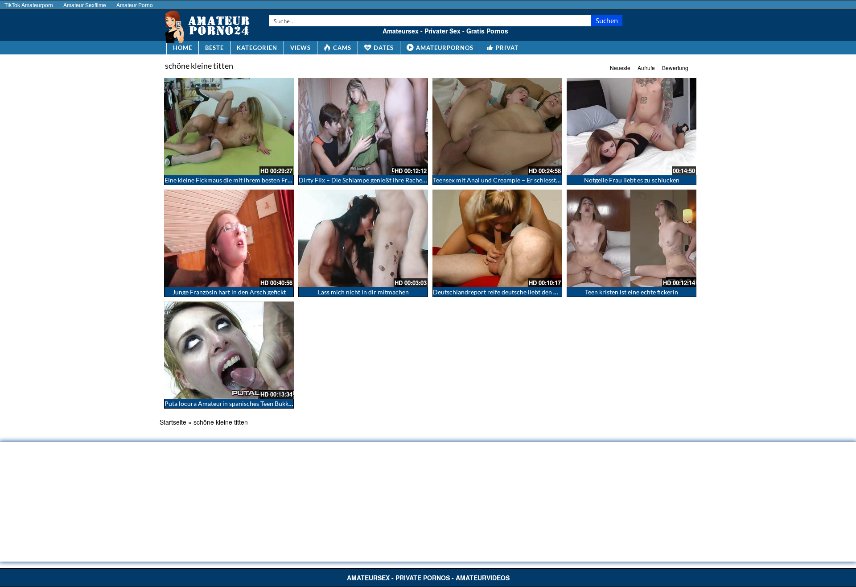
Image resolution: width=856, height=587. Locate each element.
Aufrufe (646, 67)
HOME (182, 47)
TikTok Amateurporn (28, 5)
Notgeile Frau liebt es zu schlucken (631, 180)
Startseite (173, 422)
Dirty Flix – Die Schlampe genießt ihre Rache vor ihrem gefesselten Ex (395, 180)
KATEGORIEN (257, 47)
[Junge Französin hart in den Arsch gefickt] (229, 238)
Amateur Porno (134, 5)
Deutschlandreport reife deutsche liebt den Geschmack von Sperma (526, 292)
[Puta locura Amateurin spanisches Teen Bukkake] (229, 350)
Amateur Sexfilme (84, 5)
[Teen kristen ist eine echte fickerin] (631, 238)
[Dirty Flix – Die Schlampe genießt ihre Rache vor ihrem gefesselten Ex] (363, 126)
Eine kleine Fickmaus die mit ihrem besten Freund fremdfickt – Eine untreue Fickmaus (283, 180)
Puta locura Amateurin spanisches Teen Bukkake (231, 403)
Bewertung (675, 67)
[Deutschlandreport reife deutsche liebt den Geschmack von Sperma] (497, 238)
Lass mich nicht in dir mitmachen (363, 292)
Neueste (620, 67)
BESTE (214, 47)
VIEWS (300, 47)
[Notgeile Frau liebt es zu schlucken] (631, 126)
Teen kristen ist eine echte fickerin (631, 292)
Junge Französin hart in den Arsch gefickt (229, 292)
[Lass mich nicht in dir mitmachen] (363, 238)
